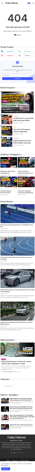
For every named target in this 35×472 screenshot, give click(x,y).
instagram (10, 55)
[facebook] (12, 453)
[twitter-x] (15, 453)
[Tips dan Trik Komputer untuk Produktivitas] (6, 131)
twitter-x (27, 55)
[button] (29, 3)
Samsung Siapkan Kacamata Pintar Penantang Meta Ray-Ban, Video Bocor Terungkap (8, 192)
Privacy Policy (24, 460)
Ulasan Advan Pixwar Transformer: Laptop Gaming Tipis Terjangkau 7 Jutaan (16, 363)
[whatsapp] (20, 453)
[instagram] (17, 453)
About (8, 460)
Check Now (4, 465)
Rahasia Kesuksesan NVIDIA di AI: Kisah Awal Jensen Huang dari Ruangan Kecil (21, 407)
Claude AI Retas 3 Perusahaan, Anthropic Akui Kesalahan (26, 172)
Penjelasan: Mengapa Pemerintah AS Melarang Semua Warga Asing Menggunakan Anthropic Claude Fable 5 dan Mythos (26, 192)
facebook (10, 51)
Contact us (15, 460)
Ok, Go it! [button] (5, 469)
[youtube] (23, 453)
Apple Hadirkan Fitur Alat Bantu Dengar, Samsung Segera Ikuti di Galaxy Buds (23, 142)
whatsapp (27, 51)
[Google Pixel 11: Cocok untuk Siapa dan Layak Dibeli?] (6, 119)
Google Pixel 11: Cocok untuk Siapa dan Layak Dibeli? (23, 119)
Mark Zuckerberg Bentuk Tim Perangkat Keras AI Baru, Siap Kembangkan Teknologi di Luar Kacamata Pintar (22, 416)
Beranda (18, 35)
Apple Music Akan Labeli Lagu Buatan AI (7, 172)
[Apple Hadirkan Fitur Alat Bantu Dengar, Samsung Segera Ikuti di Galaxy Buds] (6, 142)
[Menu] (2, 3)
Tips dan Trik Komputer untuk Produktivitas (21, 131)
